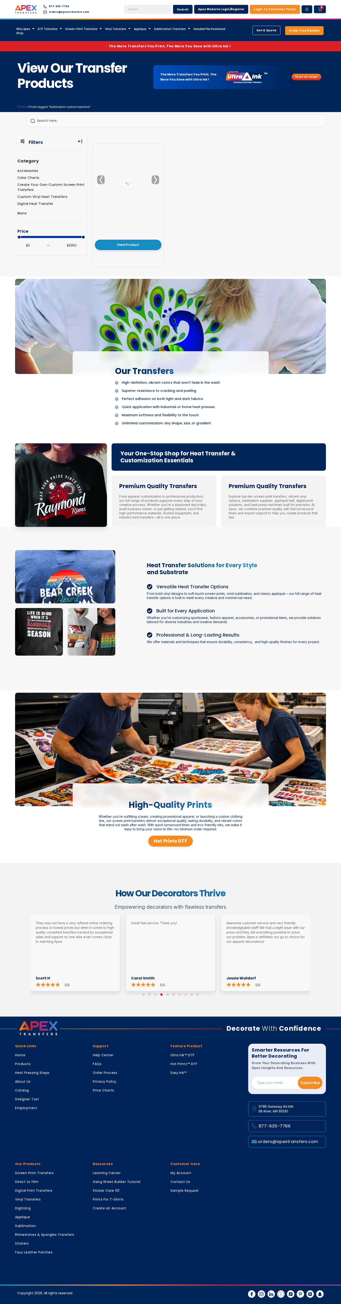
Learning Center (107, 1173)
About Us (22, 1081)
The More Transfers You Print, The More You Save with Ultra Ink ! (170, 46)
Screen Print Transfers (34, 1173)
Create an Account (109, 1208)
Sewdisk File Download (209, 29)
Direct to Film (27, 1181)
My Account (180, 1173)
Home (22, 107)
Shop (19, 33)
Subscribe (310, 1082)
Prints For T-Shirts (108, 1199)
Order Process (105, 1072)
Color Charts (28, 177)
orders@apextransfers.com (288, 1141)
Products (22, 1064)
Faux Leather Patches (33, 1252)
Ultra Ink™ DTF (182, 1055)
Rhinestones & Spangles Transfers (44, 1234)
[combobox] (147, 9)
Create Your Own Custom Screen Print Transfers (51, 187)
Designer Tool (27, 1099)
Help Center (103, 1055)
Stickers (22, 1243)
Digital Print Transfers (33, 1190)
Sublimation (25, 1226)
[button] (143, 994)
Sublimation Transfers (170, 29)
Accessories (27, 170)
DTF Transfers (48, 29)
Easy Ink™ (178, 1072)
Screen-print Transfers (81, 29)
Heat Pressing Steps (32, 1072)
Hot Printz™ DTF (183, 1064)
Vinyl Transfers (115, 29)
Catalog (22, 1090)
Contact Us (180, 1181)
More (21, 213)
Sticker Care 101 (106, 1190)
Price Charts (103, 1090)
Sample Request (184, 1190)
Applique (140, 29)
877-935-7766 (275, 1126)
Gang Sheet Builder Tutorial (116, 1181)
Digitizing (23, 1208)
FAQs (97, 1064)
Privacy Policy (104, 1081)
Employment (26, 1108)
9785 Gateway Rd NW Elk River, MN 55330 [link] (276, 1109)
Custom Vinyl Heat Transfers (42, 196)
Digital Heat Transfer (35, 203)
